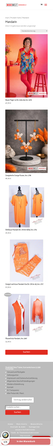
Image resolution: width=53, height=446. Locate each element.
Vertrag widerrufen (23, 400)
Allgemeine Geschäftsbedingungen (21, 381)
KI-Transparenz (13, 390)
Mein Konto (22, 424)
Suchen (26, 352)
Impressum (25, 435)
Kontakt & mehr (18, 427)
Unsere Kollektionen (25, 430)
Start (7, 18)
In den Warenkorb (26, 441)
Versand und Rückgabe (16, 372)
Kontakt (10, 387)
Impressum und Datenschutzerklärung (22, 378)
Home (10, 424)
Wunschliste (37, 424)
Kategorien (34, 427)
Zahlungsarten (12, 375)
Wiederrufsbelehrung (15, 384)
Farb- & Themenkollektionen (25, 433)
